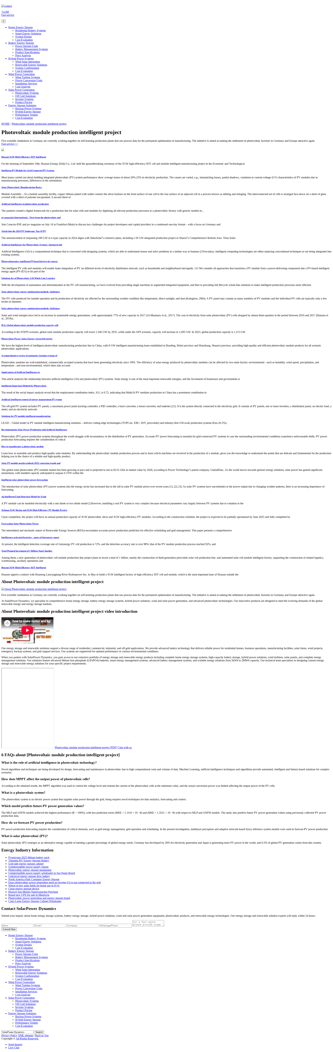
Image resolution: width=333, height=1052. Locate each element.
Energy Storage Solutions (22, 105)
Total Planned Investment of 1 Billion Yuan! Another (26, 551)
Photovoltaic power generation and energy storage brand (39, 898)
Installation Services (26, 83)
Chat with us (125, 747)
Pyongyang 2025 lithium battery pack (28, 857)
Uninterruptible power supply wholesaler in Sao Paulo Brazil (41, 873)
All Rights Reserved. (27, 1038)
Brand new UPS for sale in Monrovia (28, 894)
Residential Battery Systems (30, 30)
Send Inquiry (15, 1044)
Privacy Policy (9, 1035)
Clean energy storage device (23, 888)
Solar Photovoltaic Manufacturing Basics (21, 187)
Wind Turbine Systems (27, 77)
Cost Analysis (22, 86)
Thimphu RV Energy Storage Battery (28, 860)
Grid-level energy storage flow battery (29, 876)
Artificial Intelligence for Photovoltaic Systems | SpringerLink (31, 244)
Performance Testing (26, 114)
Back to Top (42, 1035)
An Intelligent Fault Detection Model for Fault (23, 496)
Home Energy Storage (20, 27)
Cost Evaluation (24, 39)
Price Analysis (23, 55)
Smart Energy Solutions (28, 33)
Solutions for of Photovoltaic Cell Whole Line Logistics (28, 278)
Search (39, 1032)
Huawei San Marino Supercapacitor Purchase (33, 891)
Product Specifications (27, 52)
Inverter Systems (24, 99)
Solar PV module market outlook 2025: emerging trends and (30, 463)
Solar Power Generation (21, 89)
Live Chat (13, 1047)
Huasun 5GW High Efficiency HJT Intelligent (23, 157)
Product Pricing (23, 102)
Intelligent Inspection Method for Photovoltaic (23, 385)
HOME (5, 123)
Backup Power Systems (28, 108)
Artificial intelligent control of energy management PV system (31, 399)
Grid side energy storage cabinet (26, 863)
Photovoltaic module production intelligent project (39, 123)
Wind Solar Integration (27, 61)
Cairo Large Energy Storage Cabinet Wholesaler (34, 901)
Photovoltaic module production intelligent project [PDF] (86, 747)
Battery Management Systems (31, 49)
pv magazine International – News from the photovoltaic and (31, 217)
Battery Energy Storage (21, 42)
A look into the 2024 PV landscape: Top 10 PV (23, 231)
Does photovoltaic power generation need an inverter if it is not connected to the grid (54, 882)
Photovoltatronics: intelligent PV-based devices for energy (29, 261)
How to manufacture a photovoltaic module (22, 446)
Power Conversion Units (28, 80)
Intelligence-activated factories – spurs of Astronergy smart (30, 537)
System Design (23, 36)
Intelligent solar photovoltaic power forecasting (24, 479)
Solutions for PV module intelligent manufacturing (26, 416)
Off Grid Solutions (25, 96)
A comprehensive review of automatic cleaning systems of (29, 355)
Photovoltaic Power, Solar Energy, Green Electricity (27, 338)
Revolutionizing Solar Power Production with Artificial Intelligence (34, 429)
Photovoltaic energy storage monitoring (29, 869)
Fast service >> (9, 143)
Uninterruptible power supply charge (28, 866)
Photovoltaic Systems (27, 92)
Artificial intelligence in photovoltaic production (25, 204)
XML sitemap (25, 1035)
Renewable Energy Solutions (31, 64)
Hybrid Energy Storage (28, 111)
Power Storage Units (26, 46)
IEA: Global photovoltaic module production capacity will (29, 325)
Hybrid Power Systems (21, 58)
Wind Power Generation (21, 74)
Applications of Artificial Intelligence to (20, 372)
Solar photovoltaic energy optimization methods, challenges (30, 291)
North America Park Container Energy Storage (33, 879)
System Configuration (27, 67)
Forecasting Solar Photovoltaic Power (20, 523)
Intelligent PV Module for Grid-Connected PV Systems (27, 170)
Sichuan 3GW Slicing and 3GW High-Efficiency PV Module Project (34, 510)
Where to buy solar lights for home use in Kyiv (34, 885)
